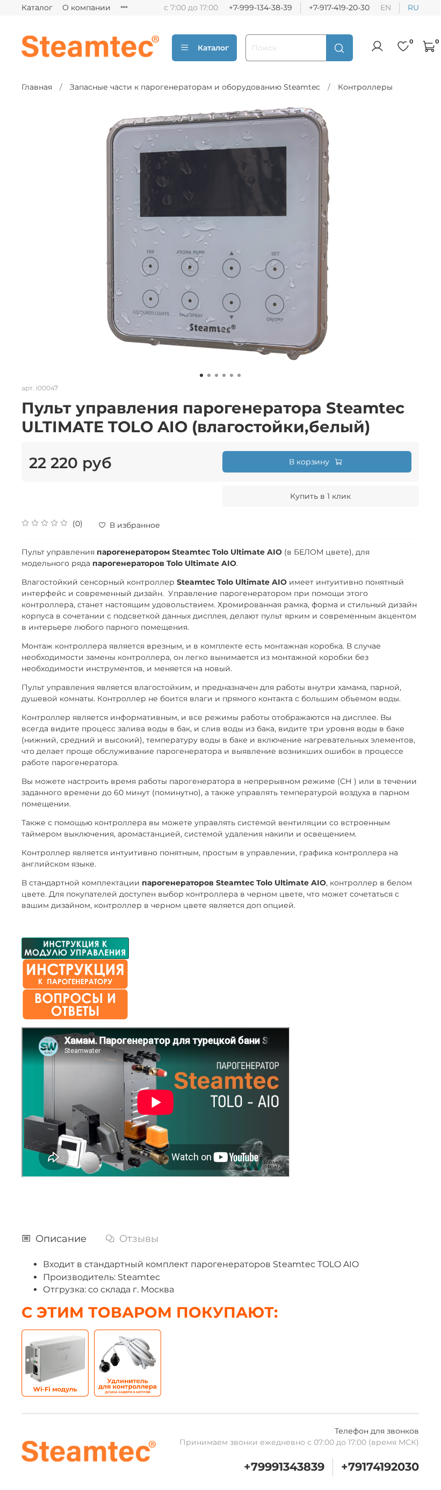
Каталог (37, 7)
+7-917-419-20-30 (339, 7)
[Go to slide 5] (231, 375)
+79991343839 (284, 1466)
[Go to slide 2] (209, 375)
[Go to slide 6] (239, 375)
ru (413, 7)
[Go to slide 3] (216, 375)
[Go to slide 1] (201, 375)
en (385, 7)
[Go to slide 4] (224, 375)
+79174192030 (380, 1466)
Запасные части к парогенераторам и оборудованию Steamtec (195, 87)
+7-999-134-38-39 (260, 7)
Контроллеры (365, 87)
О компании (86, 7)
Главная (36, 87)
